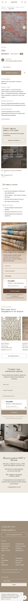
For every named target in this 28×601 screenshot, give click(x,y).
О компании (4, 560)
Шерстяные (4, 548)
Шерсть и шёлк (5, 550)
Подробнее (8, 599)
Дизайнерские (11, 7)
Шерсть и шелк (20, 7)
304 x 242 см (6, 67)
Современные (20, 544)
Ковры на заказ (20, 565)
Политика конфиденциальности (10, 572)
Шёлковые (19, 548)
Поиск (14, 584)
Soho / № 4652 (5, 344)
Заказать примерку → (14, 140)
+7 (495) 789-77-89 (14, 487)
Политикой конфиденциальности (15, 297)
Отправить (14, 412)
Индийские (4, 8)
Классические (5, 544)
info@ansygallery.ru (8, 530)
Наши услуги (19, 560)
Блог (2, 562)
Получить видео (15, 291)
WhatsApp (8, 276)
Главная (3, 7)
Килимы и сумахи (21, 546)
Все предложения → (14, 356)
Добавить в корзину (12, 73)
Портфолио (4, 565)
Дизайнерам (19, 558)
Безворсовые (19, 550)
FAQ (2, 558)
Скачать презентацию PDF (14, 534)
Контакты (18, 562)
